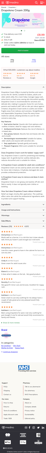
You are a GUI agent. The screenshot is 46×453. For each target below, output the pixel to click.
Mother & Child (7, 348)
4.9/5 (15, 226)
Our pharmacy (30, 391)
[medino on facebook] (28, 427)
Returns (6, 407)
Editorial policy (30, 418)
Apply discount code (11, 414)
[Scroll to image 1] (21, 31)
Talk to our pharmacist (32, 387)
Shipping (7, 391)
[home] (16, 2)
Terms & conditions (10, 411)
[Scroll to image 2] (24, 31)
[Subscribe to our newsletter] (25, 427)
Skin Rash (16, 346)
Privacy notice (29, 411)
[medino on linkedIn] (42, 427)
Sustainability (29, 414)
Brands (3, 7)
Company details (30, 407)
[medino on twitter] (38, 427)
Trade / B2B (8, 418)
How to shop (8, 403)
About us (28, 403)
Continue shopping (10, 352)
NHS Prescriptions (31, 394)
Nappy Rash (19, 348)
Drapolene (12, 7)
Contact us (7, 394)
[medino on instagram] (33, 427)
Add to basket (23, 50)
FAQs (5, 387)
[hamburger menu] (2, 2)
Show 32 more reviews (11, 323)
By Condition (6, 346)
